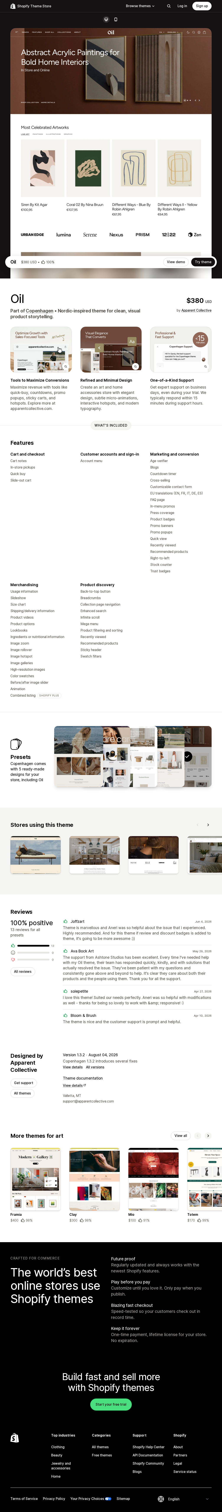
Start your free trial (111, 1404)
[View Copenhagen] (159, 756)
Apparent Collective (196, 310)
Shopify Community (148, 1463)
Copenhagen (39, 311)
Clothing (58, 1447)
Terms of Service (24, 1499)
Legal (177, 1463)
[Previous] (197, 824)
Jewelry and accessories (61, 1465)
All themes (22, 1093)
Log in (182, 6)
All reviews (22, 972)
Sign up (202, 6)
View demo (176, 262)
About (178, 1447)
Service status (184, 1472)
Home (55, 1476)
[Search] (168, 6)
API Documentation (148, 1455)
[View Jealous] (78, 756)
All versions (95, 1067)
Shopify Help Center (149, 1447)
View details (73, 1067)
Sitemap (123, 1499)
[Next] (208, 824)
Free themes (102, 1455)
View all (181, 1136)
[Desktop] (106, 19)
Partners (180, 1455)
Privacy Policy (54, 1499)
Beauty (56, 1455)
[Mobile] (115, 19)
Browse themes (138, 6)
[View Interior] (132, 756)
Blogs (137, 1472)
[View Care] (105, 756)
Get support (23, 1083)
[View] (35, 855)
